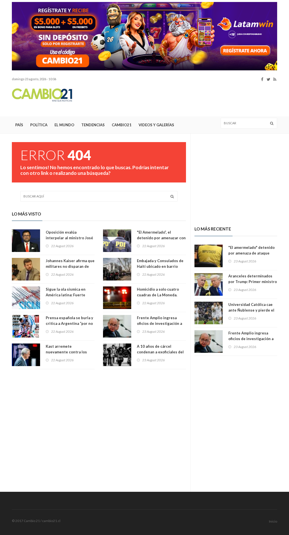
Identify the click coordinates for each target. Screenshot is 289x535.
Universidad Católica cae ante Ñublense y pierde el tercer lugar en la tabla (251, 310)
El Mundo (64, 125)
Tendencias (93, 125)
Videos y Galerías (156, 125)
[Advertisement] (174, 99)
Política (38, 125)
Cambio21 (122, 125)
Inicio (273, 521)
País (19, 125)
